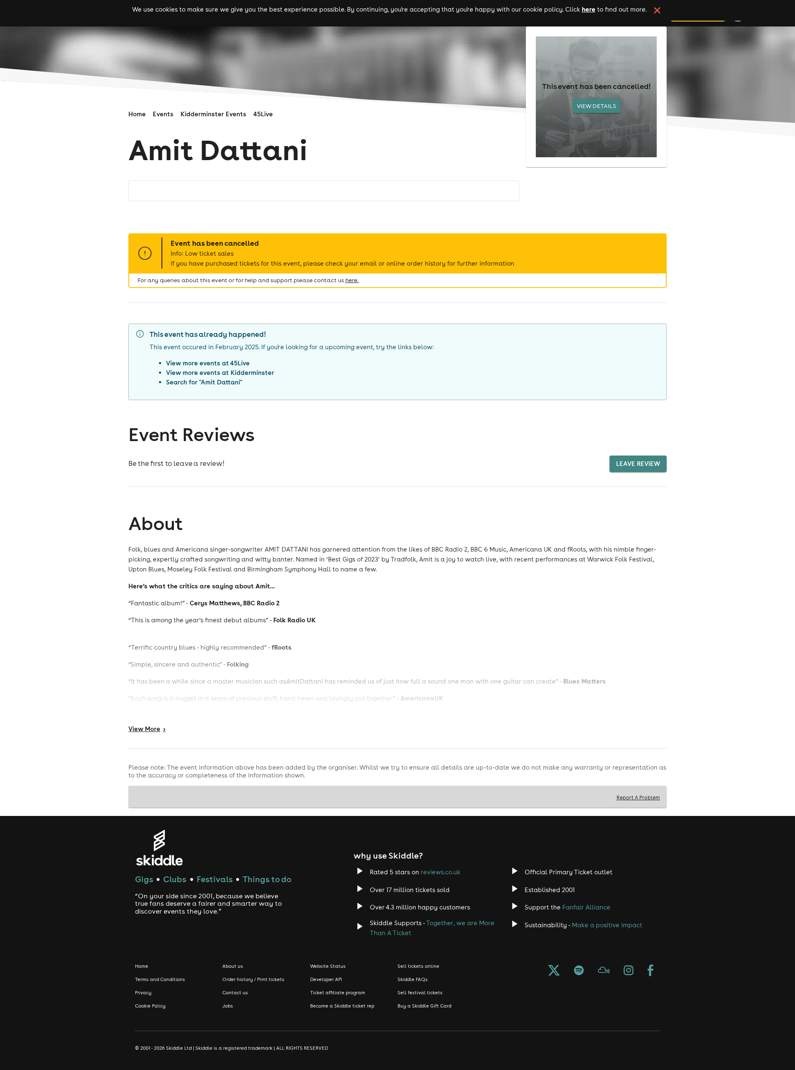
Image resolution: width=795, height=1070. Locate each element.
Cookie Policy (150, 1006)
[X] (554, 972)
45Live (263, 114)
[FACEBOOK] (650, 972)
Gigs (144, 879)
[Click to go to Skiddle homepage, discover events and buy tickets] (159, 847)
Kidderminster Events (213, 114)
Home (137, 114)
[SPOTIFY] (578, 972)
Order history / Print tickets (253, 979)
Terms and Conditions (160, 979)
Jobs (227, 1006)
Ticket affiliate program (337, 993)
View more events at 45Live (208, 363)
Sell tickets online (418, 966)
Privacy (143, 993)
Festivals (215, 879)
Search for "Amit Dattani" (204, 382)
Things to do (267, 879)
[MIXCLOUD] (603, 972)
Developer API (326, 979)
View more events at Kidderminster (220, 373)
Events (163, 114)
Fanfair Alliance (586, 907)
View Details (596, 106)
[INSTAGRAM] (628, 972)
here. (352, 280)
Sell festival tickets (420, 993)
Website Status (328, 966)
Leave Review (638, 464)
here (588, 9)
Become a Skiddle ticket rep (342, 1006)
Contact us (235, 993)
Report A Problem (638, 797)
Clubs (174, 879)
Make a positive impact (607, 925)
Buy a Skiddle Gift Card (424, 1006)
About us (232, 966)
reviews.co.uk (440, 872)
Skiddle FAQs (413, 979)
